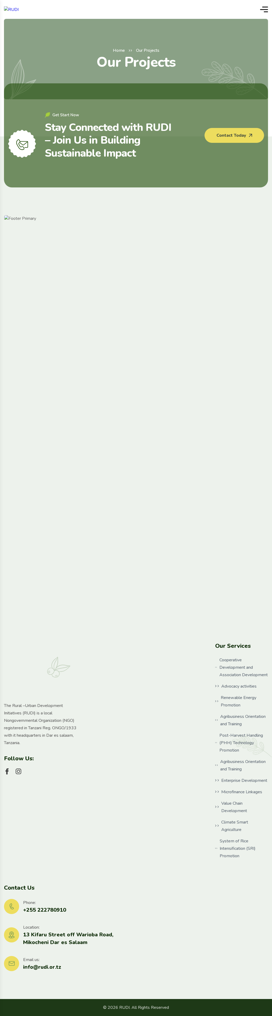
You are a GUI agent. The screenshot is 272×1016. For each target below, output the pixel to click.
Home (119, 50)
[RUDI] (11, 9)
